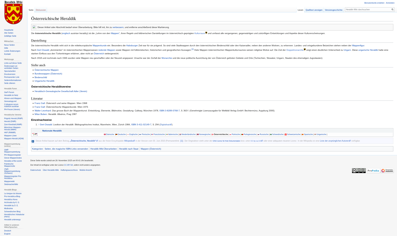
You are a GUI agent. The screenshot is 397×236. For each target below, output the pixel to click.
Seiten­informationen (12, 80)
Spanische (308, 134)
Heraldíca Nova (10, 199)
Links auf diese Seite (13, 63)
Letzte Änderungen (12, 51)
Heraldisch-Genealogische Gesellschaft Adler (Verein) (61, 91)
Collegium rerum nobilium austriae (11, 105)
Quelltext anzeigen (314, 10)
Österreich (99, 53)
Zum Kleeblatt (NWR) (13, 124)
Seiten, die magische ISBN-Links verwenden (66, 149)
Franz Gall (40, 103)
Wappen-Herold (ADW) (14, 138)
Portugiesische (250, 134)
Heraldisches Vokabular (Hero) (14, 215)
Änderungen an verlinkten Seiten (11, 67)
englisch (66, 33)
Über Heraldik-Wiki (51, 170)
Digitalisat (165, 124)
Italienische (173, 134)
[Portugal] (242, 134)
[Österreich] (212, 134)
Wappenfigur (358, 45)
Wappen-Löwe (10, 136)
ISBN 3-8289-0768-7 (169, 110)
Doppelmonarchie (295, 50)
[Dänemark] (105, 134)
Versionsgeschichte (333, 10)
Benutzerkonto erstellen (374, 3)
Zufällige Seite (10, 36)
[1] (193, 49)
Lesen (300, 10)
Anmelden (390, 3)
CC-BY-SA (68, 165)
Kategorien (37, 149)
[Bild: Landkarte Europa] (35, 134)
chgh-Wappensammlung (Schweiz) (12, 171)
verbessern (118, 27)
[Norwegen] (198, 134)
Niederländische (189, 134)
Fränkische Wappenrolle (9, 165)
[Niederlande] (180, 134)
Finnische (146, 134)
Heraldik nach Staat (128, 149)
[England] (128, 134)
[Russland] (258, 134)
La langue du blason (13, 193)
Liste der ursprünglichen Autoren (334, 141)
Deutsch (7, 231)
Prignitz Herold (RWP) (13, 118)
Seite (31, 10)
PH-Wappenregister (12, 155)
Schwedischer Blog (12, 211)
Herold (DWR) (10, 121)
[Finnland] (140, 134)
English (7, 234)
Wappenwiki (9, 181)
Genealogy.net (10, 101)
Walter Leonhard (43, 110)
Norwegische (204, 134)
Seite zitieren (9, 83)
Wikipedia (128, 141)
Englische (133, 134)
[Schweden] (271, 134)
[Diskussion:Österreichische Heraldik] (34, 27)
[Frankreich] (152, 134)
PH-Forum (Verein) (12, 109)
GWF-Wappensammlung (12, 151)
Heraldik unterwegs (12, 220)
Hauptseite (8, 30)
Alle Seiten (8, 33)
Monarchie (167, 58)
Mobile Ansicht (86, 170)
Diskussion (41, 10)
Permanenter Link (11, 77)
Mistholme (8, 208)
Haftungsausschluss (69, 170)
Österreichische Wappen (47, 70)
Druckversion (9, 74)
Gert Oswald (43, 50)
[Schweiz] (286, 134)
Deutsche (122, 134)
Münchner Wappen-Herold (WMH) (12, 128)
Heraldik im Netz (11, 95)
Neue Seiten (9, 45)
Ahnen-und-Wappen (12, 98)
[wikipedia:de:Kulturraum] (206, 33)
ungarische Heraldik (368, 50)
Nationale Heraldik (52, 130)
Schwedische (277, 134)
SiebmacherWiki (11, 184)
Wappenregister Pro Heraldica (12, 177)
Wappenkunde (100, 45)
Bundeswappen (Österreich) (48, 73)
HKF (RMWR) (10, 132)
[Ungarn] (315, 134)
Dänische (110, 134)
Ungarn (347, 50)
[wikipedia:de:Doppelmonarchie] (305, 49)
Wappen (115, 33)
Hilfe (6, 48)
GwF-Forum (9, 92)
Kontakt (7, 54)
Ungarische (321, 134)
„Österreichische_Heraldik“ (83, 141)
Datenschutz (35, 170)
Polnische (236, 134)
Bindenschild (41, 77)
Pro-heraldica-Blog (12, 196)
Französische (159, 134)
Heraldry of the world (13, 161)
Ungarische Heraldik (44, 81)
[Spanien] (302, 134)
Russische (264, 134)
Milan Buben (41, 114)
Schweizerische (293, 134)
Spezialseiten (10, 71)
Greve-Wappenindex (13, 158)
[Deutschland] (116, 134)
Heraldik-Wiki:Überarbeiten (103, 149)
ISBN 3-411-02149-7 (141, 124)
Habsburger (132, 45)
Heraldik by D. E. (11, 205)
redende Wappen (106, 50)
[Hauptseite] (13, 12)
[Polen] (230, 134)
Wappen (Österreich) (151, 149)
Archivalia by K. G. (12, 202)
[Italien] (167, 134)
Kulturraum (199, 33)
